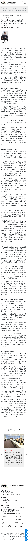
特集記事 (4, 516)
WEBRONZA (4, 27)
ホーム (2, 7)
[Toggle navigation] (24, 2)
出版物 (3, 523)
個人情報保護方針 (7, 526)
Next (26, 454)
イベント (4, 520)
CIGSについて (19, 523)
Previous (2, 454)
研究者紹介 (18, 520)
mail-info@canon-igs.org (13, 494)
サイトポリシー (19, 526)
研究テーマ (18, 516)
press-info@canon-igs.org (14, 513)
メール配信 (6, 505)
